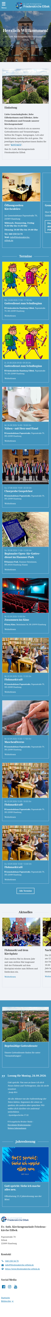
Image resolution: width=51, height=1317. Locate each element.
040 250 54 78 (12, 1261)
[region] (25, 210)
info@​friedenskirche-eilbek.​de (19, 1265)
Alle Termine (25, 891)
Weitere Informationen (17, 1128)
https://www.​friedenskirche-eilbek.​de (22, 1269)
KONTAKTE (16, 144)
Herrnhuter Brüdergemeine (19, 1125)
